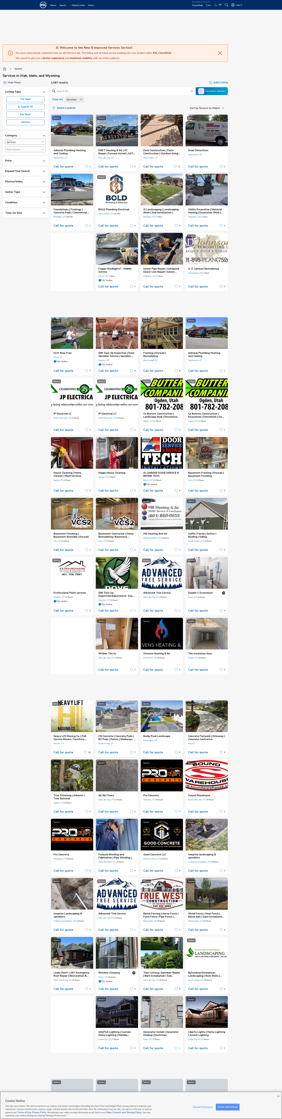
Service (25, 122)
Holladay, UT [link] (149, 217)
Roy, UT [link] (191, 743)
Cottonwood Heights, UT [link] (199, 862)
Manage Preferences (203, 1106)
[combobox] (25, 141)
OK (278, 1096)
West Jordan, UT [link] (150, 157)
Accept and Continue (228, 1106)
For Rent (25, 114)
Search (18, 68)
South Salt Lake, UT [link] (196, 799)
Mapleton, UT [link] (194, 217)
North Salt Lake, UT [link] (62, 418)
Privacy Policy (39, 1112)
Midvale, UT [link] (59, 743)
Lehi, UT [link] (192, 480)
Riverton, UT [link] (103, 360)
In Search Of (25, 106)
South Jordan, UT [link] (195, 541)
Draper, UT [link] (193, 657)
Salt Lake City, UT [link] (106, 157)
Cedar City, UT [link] (104, 1039)
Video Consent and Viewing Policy (123, 1112)
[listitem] (72, 143)
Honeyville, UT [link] (149, 921)
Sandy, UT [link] (58, 480)
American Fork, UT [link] (151, 858)
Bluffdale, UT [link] (59, 217)
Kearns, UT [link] (148, 480)
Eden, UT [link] (147, 1039)
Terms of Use (24, 1112)
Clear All (57, 99)
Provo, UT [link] (102, 276)
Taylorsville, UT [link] (60, 157)
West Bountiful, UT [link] (151, 538)
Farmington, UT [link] (195, 273)
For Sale (26, 99)
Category (10, 140)
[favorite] (86, 166)
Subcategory (13, 149)
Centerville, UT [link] (149, 657)
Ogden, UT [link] (148, 421)
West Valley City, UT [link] (62, 980)
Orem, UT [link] (192, 597)
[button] (42, 141)
